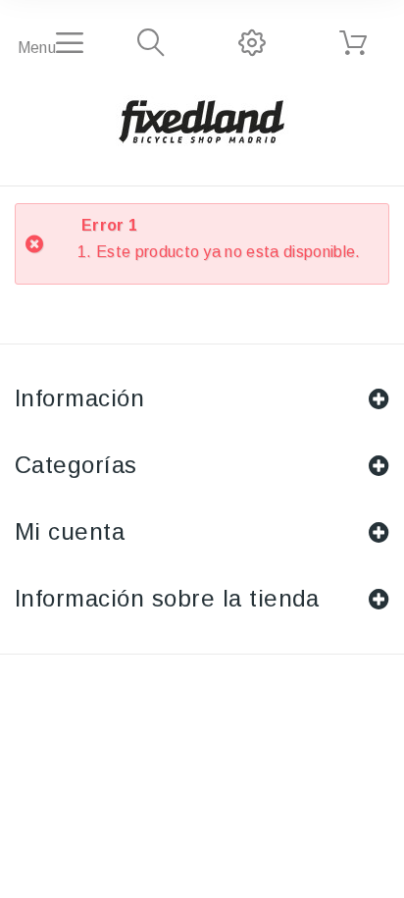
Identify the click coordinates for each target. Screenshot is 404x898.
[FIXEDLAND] (202, 120)
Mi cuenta (70, 531)
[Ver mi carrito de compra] (353, 43)
